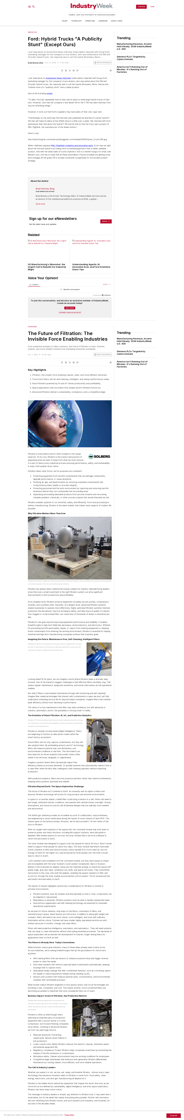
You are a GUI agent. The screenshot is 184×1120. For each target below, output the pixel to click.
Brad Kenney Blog (35, 63)
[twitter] (70, 70)
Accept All (173, 1115)
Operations (90, 21)
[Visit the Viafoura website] (106, 295)
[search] (33, 6)
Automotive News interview (58, 78)
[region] (70, 290)
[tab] (34, 284)
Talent (65, 21)
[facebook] (62, 70)
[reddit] (74, 70)
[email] (77, 70)
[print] (111, 70)
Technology (76, 21)
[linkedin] (66, 70)
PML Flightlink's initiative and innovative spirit (72, 145)
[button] (29, 6)
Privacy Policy (69, 1115)
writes (49, 93)
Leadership (103, 21)
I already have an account (70, 312)
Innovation (32, 32)
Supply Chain (116, 21)
